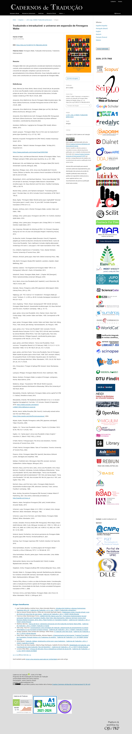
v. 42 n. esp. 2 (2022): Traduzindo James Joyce (39, 20)
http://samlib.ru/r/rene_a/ (21, 498)
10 (27, 655)
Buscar (118, 13)
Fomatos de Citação (73, 106)
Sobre (61, 13)
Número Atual (14, 13)
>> (30, 655)
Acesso (120, 1)
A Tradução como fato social (63, 631)
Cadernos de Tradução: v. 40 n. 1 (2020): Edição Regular (61, 614)
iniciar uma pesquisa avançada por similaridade (41, 659)
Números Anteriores (28, 13)
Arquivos (20, 20)
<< (13, 655)
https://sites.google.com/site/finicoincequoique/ (28, 416)
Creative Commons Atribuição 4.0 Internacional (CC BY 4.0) (71, 684)
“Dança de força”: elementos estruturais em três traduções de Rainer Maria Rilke (54, 624)
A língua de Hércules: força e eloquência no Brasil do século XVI (51, 649)
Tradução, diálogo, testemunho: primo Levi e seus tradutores (45, 641)
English (98, 31)
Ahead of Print (51, 13)
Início (14, 20)
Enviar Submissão (102, 49)
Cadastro (113, 1)
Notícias (41, 13)
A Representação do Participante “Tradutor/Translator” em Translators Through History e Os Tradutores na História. (53, 636)
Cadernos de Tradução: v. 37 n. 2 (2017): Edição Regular (70, 647)
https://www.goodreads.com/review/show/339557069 (30, 152)
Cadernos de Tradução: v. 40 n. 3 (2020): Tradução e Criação (68, 629)
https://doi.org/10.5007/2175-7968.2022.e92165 (31, 45)
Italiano (98, 40)
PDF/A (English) (73, 78)
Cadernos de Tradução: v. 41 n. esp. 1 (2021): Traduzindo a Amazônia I (53, 610)
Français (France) (101, 37)
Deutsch (98, 34)
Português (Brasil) (102, 28)
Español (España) (101, 26)
